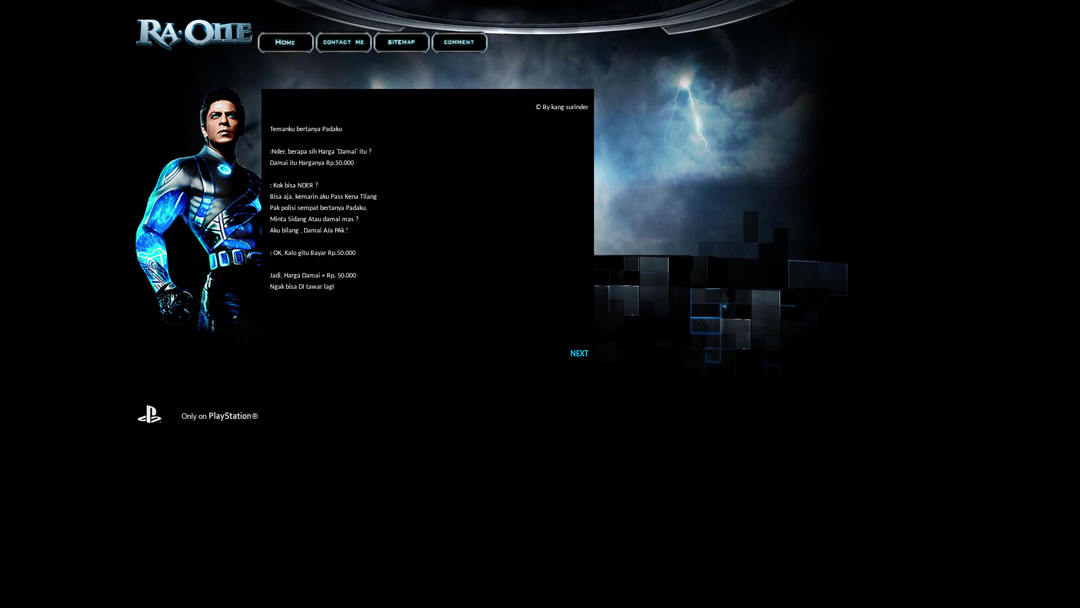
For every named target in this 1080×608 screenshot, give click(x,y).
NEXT (579, 354)
